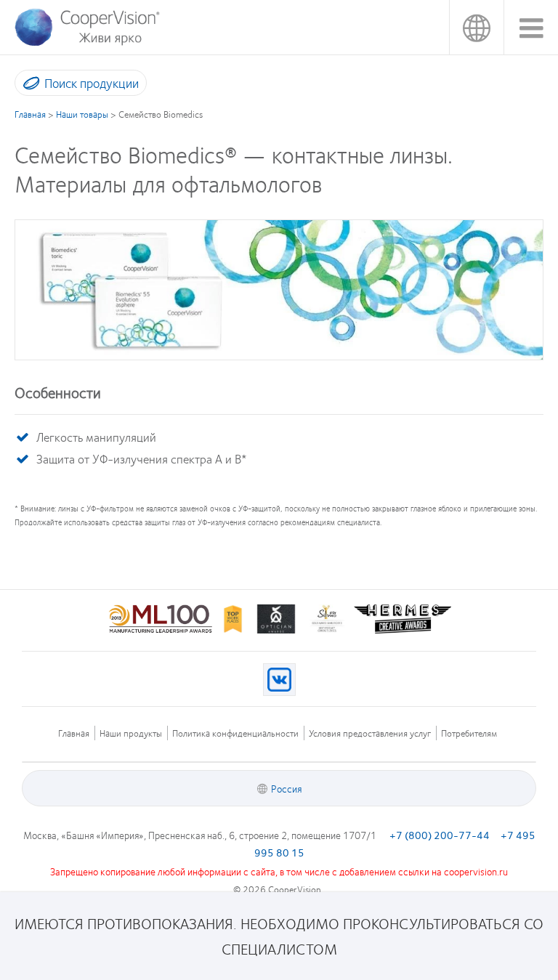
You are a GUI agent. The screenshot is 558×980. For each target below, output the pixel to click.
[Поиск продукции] (28, 86)
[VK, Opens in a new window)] (279, 679)
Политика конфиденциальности (235, 733)
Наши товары (82, 114)
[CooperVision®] (86, 43)
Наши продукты (131, 733)
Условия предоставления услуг (370, 733)
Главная (30, 114)
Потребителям (469, 733)
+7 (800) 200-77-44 (439, 835)
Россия (476, 27)
